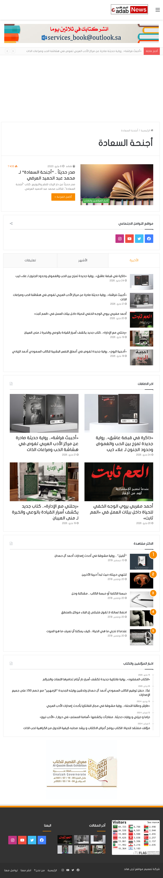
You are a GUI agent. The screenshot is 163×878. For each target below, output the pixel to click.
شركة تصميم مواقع (147, 869)
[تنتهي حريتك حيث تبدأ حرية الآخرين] (141, 581)
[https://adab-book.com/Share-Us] (81, 33)
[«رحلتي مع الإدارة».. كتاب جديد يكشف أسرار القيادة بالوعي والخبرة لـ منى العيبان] (141, 338)
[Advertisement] (81, 87)
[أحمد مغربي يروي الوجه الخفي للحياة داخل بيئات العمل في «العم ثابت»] (141, 320)
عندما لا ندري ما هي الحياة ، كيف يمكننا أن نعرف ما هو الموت (86, 631)
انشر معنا (26, 870)
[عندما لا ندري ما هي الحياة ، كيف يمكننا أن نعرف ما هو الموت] (141, 637)
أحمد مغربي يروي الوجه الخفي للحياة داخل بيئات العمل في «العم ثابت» (80, 313)
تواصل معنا (11, 870)
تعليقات (30, 260)
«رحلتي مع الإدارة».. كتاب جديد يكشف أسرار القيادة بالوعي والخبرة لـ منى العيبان (75, 332)
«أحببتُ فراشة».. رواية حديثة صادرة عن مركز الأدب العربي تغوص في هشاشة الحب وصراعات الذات (84, 51)
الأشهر (83, 260)
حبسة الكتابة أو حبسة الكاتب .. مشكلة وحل (99, 593)
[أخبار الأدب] (129, 10)
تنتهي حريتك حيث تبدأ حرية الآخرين (104, 574)
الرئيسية (146, 130)
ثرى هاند (129, 869)
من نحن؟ (39, 870)
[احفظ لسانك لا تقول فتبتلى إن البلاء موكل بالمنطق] (141, 618)
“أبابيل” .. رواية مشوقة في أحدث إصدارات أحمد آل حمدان (91, 555)
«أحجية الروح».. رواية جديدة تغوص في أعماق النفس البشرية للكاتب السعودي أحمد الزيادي (69, 351)
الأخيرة (134, 260)
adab (69, 166)
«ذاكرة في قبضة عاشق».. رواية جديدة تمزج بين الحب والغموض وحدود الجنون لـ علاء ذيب (71, 276)
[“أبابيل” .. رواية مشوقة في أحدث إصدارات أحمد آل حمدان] (141, 562)
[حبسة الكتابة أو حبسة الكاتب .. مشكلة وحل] (141, 599)
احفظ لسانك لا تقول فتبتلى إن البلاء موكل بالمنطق (94, 612)
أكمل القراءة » (63, 196)
